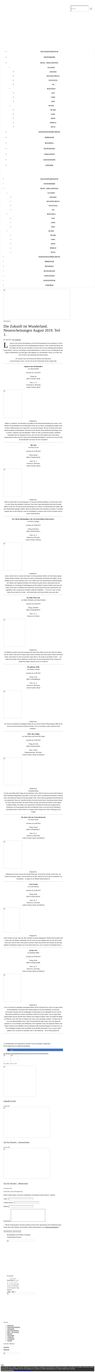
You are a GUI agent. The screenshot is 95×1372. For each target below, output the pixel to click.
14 (18, 1284)
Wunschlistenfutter (43, 1053)
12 (14, 1284)
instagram (6, 1349)
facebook (6, 1347)
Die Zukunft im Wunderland (11, 1053)
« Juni (8, 1291)
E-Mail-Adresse (9, 1202)
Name (6, 1199)
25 (13, 1288)
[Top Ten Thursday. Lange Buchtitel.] (14, 1061)
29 (8, 1289)
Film (53, 93)
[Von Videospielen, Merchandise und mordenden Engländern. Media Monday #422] (7, 1061)
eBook (53, 118)
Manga (53, 126)
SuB (53, 84)
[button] (10, 1050)
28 (18, 1288)
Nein (17, 1370)
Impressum (49, 137)
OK (2, 1365)
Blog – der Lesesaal (49, 62)
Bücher (51, 105)
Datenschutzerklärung (49, 132)
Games (53, 97)
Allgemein (51, 67)
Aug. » (14, 1291)
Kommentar (7, 1221)
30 (9, 1289)
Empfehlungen (21, 1053)
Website (6, 1206)
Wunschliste (49, 148)
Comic (53, 114)
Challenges (49, 154)
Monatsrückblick (53, 76)
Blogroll (49, 143)
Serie (53, 101)
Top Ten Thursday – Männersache (16, 1183)
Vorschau (36, 1053)
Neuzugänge (53, 80)
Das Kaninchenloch (49, 51)
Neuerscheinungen (29, 1053)
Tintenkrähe (49, 57)
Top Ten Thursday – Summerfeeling (16, 1142)
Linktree (49, 165)
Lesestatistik (49, 159)
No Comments (16, 339)
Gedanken (53, 71)
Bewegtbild (51, 88)
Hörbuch (53, 122)
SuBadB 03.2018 (10, 1101)
